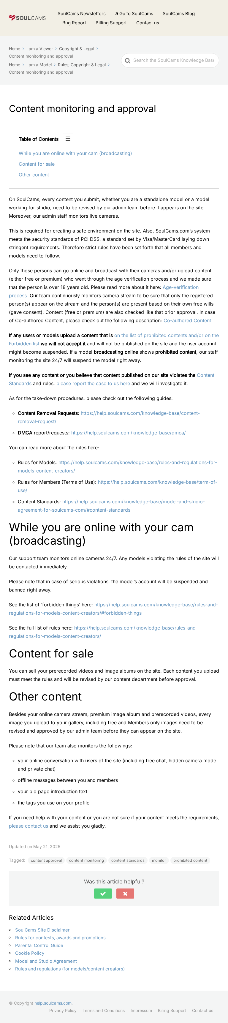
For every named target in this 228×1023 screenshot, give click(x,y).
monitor (159, 860)
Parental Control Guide (39, 945)
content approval (46, 860)
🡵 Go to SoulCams (134, 13)
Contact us (147, 23)
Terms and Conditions (104, 1010)
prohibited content (190, 860)
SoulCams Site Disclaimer (42, 930)
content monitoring (86, 860)
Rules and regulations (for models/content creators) (70, 969)
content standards (128, 860)
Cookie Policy (29, 953)
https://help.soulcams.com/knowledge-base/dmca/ (128, 433)
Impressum (141, 1010)
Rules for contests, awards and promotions (60, 937)
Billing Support (111, 23)
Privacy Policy (63, 1010)
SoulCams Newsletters (82, 13)
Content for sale (37, 164)
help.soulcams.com (53, 1002)
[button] (103, 893)
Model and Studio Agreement (46, 961)
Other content (34, 175)
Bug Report (74, 23)
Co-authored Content (187, 320)
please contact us (28, 826)
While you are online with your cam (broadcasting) (75, 153)
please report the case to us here (93, 383)
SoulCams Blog (179, 13)
